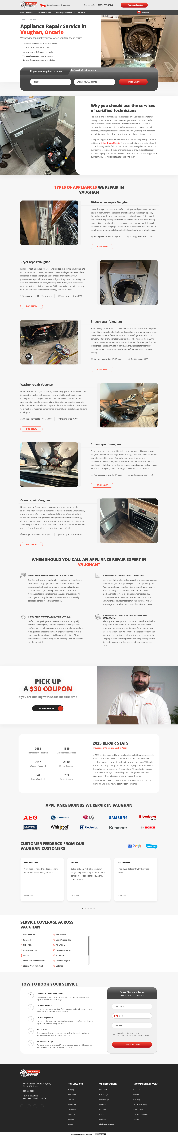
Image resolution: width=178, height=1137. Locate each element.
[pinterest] (29, 1106)
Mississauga (104, 1099)
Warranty (136, 1099)
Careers (136, 1119)
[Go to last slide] (57, 908)
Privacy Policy (138, 1109)
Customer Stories (44, 12)
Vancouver (72, 1114)
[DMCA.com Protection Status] (101, 1134)
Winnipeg (72, 1104)
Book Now (102, 246)
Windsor (102, 1104)
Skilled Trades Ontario (110, 143)
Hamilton (102, 1109)
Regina (71, 1119)
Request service (135, 5)
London (102, 1114)
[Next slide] (120, 908)
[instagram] (35, 1106)
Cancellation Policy (140, 1104)
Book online (134, 81)
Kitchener (103, 1119)
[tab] (82, 908)
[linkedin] (42, 1106)
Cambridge (103, 1094)
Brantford (103, 1089)
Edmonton (72, 1094)
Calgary (71, 1089)
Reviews (136, 1094)
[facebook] (22, 1106)
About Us (136, 1089)
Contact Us (81, 12)
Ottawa (71, 1124)
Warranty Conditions (63, 12)
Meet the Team (26, 12)
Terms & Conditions (140, 1114)
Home (24, 19)
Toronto (71, 1099)
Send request (133, 1044)
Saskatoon (72, 1109)
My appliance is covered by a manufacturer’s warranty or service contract (133, 1034)
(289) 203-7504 (105, 5)
